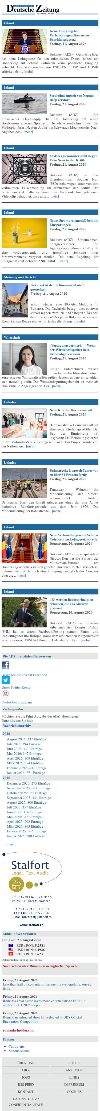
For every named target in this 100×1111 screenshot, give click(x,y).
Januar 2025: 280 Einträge (26, 836)
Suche (74, 1062)
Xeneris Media (19, 1050)
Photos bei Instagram (17, 702)
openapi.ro (26, 960)
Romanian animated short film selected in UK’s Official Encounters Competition (42, 1019)
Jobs (26, 1077)
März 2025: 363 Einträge (25, 826)
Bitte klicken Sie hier (17, 720)
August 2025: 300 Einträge (26, 802)
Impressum (74, 1084)
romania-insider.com (18, 1030)
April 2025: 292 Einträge (25, 821)
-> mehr (11, 844)
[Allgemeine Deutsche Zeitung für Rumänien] (38, 9)
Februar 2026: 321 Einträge (27, 768)
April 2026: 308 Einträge (25, 758)
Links (74, 1077)
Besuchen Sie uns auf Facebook (24, 674)
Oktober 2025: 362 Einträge (27, 793)
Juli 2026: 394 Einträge (24, 744)
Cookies (74, 1091)
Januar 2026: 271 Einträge (26, 772)
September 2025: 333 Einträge (29, 797)
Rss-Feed (26, 1084)
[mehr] (28, 71)
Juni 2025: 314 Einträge (24, 812)
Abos (25, 1070)
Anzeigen (74, 1070)
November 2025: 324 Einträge (29, 788)
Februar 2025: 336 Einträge (27, 831)
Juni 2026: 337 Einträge (24, 749)
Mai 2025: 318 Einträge (24, 817)
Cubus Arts (17, 1046)
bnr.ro (38, 960)
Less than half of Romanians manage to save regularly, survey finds (47, 986)
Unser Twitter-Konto (16, 687)
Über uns (25, 1062)
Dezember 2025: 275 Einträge (28, 783)
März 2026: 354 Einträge (25, 763)
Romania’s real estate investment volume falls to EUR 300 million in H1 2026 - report (44, 1002)
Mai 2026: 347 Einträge (24, 753)
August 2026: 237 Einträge (26, 739)
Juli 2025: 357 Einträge (24, 807)
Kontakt (26, 1091)
